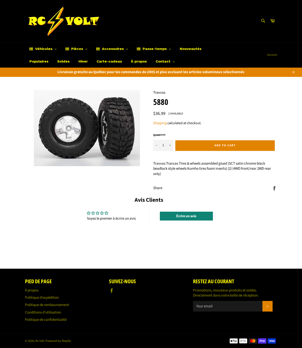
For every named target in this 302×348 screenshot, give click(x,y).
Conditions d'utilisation (43, 312)
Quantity (159, 135)
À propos (31, 290)
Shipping (160, 123)
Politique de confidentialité (46, 319)
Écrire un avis (186, 216)
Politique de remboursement (47, 305)
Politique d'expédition (42, 297)
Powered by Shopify (58, 341)
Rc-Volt (39, 341)
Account (272, 55)
